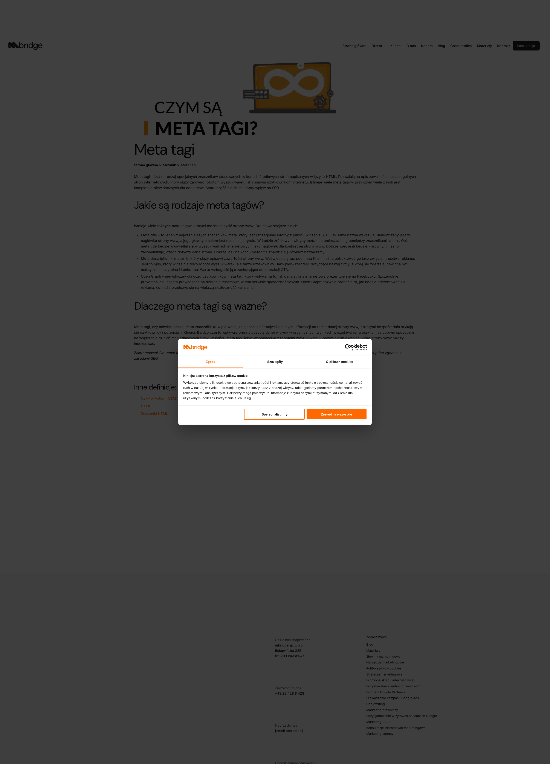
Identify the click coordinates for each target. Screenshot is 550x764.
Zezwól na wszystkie (336, 414)
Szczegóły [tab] (275, 361)
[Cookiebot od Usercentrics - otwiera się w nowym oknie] (348, 347)
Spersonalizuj (272, 414)
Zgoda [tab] (210, 361)
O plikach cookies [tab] (339, 361)
